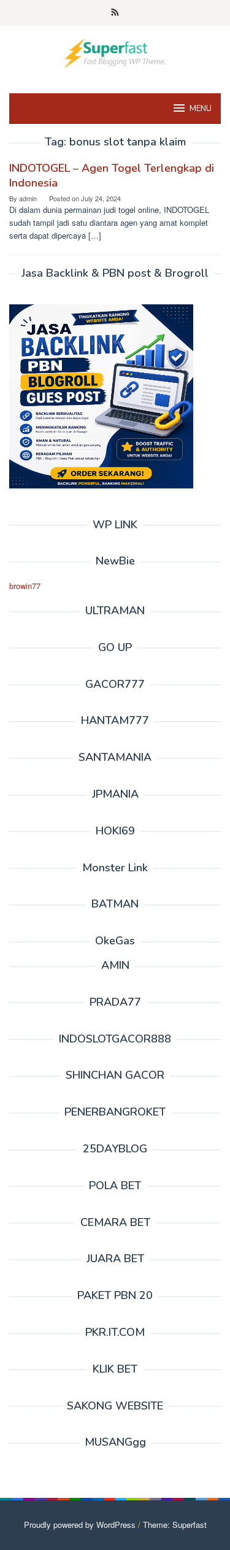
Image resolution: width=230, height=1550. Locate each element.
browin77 (24, 586)
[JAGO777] (115, 52)
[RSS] (115, 13)
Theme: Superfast (175, 1524)
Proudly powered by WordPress (80, 1524)
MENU (201, 108)
